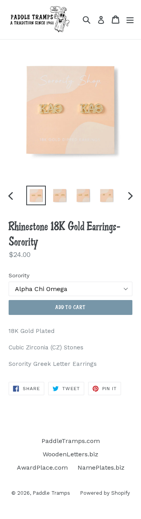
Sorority (19, 275)
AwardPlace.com (42, 467)
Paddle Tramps (51, 493)
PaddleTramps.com (71, 441)
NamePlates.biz (101, 467)
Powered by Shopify (105, 493)
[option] (36, 195)
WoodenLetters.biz (70, 454)
